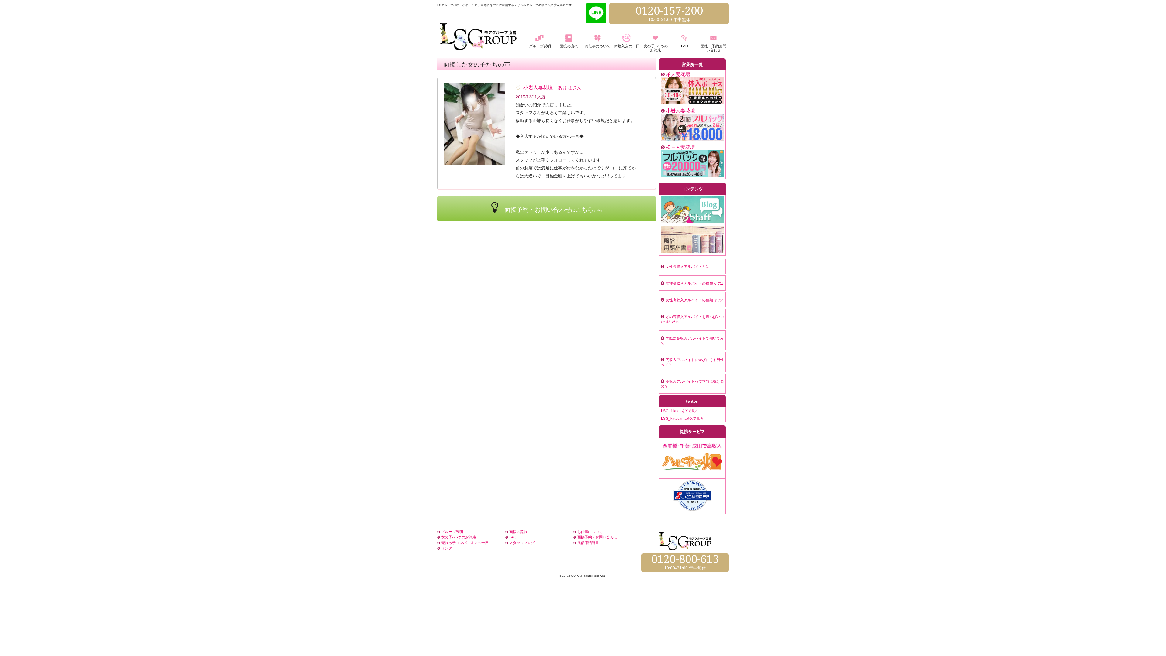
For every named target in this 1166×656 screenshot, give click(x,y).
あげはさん (569, 87)
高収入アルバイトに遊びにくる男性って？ (692, 362)
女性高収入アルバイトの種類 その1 (694, 283)
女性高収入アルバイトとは (687, 267)
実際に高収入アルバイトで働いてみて (692, 340)
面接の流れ (518, 532)
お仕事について (590, 532)
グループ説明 (452, 532)
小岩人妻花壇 (538, 87)
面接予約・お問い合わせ (597, 537)
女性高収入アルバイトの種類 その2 (694, 300)
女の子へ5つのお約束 (458, 537)
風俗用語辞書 (588, 543)
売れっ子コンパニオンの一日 (465, 543)
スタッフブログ (522, 543)
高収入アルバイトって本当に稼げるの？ (692, 383)
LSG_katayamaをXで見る (682, 418)
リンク (446, 548)
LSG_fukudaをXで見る (680, 411)
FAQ (512, 537)
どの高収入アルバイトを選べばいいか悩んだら (692, 319)
